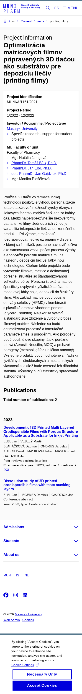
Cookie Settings (22, 665)
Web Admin (11, 620)
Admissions (13, 527)
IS (17, 575)
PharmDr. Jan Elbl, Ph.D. (31, 168)
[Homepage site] (21, 8)
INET (27, 575)
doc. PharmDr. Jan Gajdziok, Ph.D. (39, 174)
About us (11, 555)
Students (11, 541)
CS (56, 8)
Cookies (28, 620)
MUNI (7, 575)
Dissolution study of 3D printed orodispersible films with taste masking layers (37, 485)
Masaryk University (22, 129)
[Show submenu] (71, 527)
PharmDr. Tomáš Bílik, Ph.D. (34, 163)
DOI (6, 470)
